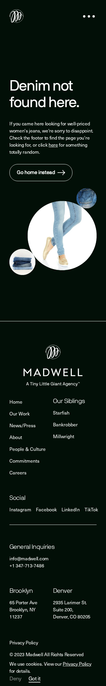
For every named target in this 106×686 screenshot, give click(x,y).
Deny (15, 678)
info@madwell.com (29, 558)
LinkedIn (71, 509)
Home (15, 401)
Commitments (24, 460)
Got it (35, 678)
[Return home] (16, 16)
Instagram (20, 509)
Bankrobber (65, 424)
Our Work (19, 413)
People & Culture (27, 448)
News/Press (22, 425)
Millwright (63, 436)
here (53, 144)
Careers (17, 472)
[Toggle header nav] (89, 16)
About (15, 437)
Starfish (61, 412)
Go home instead (36, 172)
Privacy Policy (77, 663)
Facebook (46, 509)
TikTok (91, 509)
